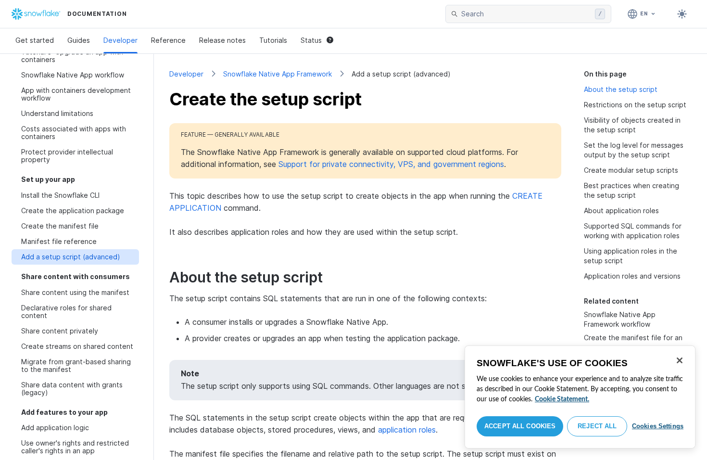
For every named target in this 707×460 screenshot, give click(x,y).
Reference (168, 40)
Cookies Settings (657, 426)
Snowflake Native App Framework (277, 74)
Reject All (597, 426)
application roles (407, 429)
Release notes (222, 40)
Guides (78, 40)
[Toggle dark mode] (682, 14)
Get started (34, 40)
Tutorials (273, 40)
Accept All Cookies (520, 426)
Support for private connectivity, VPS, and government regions (391, 164)
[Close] (679, 360)
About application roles (621, 210)
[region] (580, 396)
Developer (120, 40)
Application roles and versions (632, 276)
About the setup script (620, 89)
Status (311, 40)
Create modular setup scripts (631, 170)
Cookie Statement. (562, 399)
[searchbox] (526, 14)
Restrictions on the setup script (635, 105)
